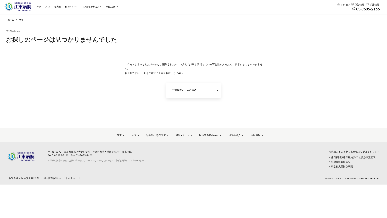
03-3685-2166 (368, 9)
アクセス (345, 4)
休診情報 (359, 4)
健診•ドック (72, 6)
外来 (38, 6)
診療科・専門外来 (156, 135)
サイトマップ (73, 178)
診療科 (57, 6)
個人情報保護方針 (53, 178)
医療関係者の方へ (92, 6)
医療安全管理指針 (31, 178)
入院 (47, 6)
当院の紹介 (112, 6)
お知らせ (13, 178)
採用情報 (374, 4)
